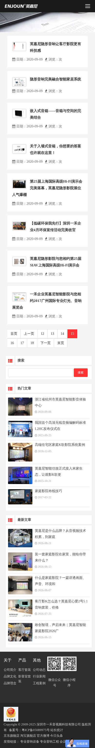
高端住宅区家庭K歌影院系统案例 (60, 445)
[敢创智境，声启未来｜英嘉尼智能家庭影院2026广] (20, 632)
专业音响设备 (29, 741)
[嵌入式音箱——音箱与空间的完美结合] (19, 113)
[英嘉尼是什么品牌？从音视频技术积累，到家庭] (20, 538)
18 (32, 343)
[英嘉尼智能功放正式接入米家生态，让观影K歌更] (20, 475)
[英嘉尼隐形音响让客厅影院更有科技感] (19, 46)
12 (42, 334)
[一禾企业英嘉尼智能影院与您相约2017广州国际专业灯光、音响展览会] (19, 296)
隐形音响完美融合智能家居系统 (55, 79)
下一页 (45, 343)
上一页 (29, 334)
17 (22, 343)
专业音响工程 (49, 741)
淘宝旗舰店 (28, 735)
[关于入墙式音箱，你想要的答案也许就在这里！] (19, 149)
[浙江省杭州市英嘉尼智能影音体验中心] (20, 407)
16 (12, 343)
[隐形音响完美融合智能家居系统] (19, 82)
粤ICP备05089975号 (36, 730)
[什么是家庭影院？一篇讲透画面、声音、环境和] (20, 585)
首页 (13, 334)
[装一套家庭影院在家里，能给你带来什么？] (20, 561)
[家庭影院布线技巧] (20, 496)
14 (62, 334)
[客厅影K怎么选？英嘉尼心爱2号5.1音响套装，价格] (20, 608)
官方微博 (43, 735)
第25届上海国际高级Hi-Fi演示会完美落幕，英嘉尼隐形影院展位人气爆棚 (47, 188)
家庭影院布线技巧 (48, 491)
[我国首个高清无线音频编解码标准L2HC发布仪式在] (20, 429)
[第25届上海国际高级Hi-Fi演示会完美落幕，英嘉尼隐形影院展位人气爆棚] (19, 184)
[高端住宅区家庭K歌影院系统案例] (20, 452)
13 (52, 334)
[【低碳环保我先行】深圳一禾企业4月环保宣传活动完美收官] (19, 226)
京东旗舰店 (11, 735)
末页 (60, 343)
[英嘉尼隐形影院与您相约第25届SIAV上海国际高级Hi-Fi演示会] (19, 261)
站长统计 (56, 730)
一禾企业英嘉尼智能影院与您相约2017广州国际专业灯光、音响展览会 (47, 300)
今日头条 (56, 735)
